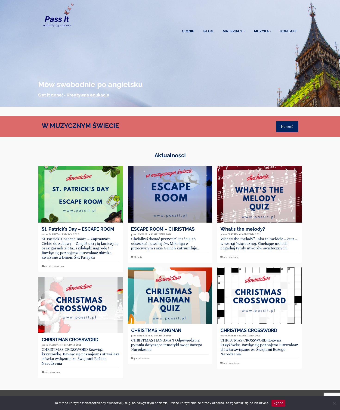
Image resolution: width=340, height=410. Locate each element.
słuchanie (233, 257)
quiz (50, 266)
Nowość (287, 126)
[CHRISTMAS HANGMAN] (170, 295)
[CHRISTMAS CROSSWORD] (259, 295)
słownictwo (59, 266)
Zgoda (278, 403)
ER (45, 266)
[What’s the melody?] (259, 194)
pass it (53, 234)
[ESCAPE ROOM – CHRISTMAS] (170, 194)
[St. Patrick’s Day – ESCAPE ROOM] (80, 194)
